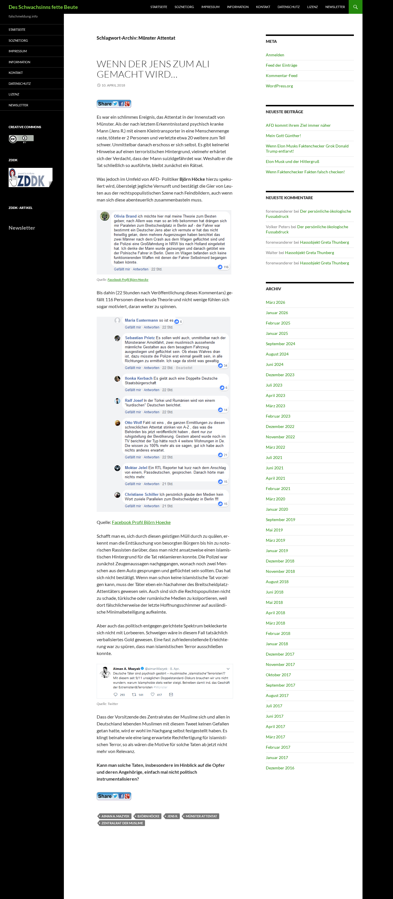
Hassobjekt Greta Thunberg (324, 242)
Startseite (158, 7)
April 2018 (275, 612)
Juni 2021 (274, 467)
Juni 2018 (274, 591)
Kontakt (263, 7)
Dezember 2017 (280, 654)
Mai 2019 (274, 529)
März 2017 (275, 736)
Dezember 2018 (280, 560)
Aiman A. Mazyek (115, 816)
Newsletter (335, 7)
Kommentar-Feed (281, 75)
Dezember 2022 (280, 426)
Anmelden (275, 54)
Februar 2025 (278, 322)
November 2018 (280, 571)
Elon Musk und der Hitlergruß (292, 161)
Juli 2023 (274, 385)
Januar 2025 (277, 333)
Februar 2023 (278, 416)
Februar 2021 (278, 488)
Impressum (210, 7)
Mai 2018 (274, 602)
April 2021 (275, 478)
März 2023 (275, 405)
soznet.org (184, 7)
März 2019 (275, 540)
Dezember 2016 (280, 767)
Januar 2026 (277, 312)
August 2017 (277, 695)
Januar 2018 (277, 643)
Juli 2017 (274, 705)
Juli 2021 (274, 457)
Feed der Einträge (281, 65)
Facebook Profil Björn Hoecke (128, 279)
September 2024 (280, 343)
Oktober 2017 (278, 674)
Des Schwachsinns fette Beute (43, 7)
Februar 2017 (278, 747)
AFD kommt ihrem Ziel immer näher (298, 125)
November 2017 (280, 664)
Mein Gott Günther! (283, 135)
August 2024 (277, 353)
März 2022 (275, 447)
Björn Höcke (148, 816)
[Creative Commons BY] (21, 139)
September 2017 (280, 685)
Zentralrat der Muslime (122, 823)
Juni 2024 (274, 364)
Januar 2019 (277, 550)
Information (238, 7)
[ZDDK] (32, 179)
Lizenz (312, 7)
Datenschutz (289, 7)
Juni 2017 (274, 716)
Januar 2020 (277, 509)
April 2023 (275, 395)
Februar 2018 (278, 633)
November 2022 (280, 436)
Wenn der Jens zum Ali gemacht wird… (153, 69)
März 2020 (275, 498)
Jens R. (172, 816)
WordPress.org (279, 85)
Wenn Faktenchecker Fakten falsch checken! (305, 171)
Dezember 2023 (280, 374)
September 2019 (280, 519)
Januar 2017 (277, 757)
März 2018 (275, 623)
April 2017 (275, 726)
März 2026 (275, 302)
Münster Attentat (201, 816)
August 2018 (277, 581)
